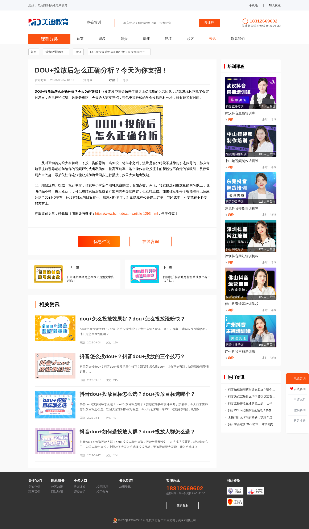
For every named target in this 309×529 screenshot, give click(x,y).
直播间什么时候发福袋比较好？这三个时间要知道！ (252, 417)
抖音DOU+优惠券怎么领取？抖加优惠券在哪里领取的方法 (252, 410)
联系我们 (238, 39)
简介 (124, 39)
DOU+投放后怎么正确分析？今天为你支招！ (119, 52)
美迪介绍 (34, 486)
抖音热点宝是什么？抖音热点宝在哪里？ (252, 396)
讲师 (146, 39)
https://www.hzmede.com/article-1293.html (126, 213)
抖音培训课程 (54, 52)
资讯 (212, 39)
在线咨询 (150, 241)
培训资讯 (125, 486)
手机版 (253, 5)
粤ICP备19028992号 (131, 520)
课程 (102, 39)
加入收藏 (275, 5)
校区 (190, 39)
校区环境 (102, 486)
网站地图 (57, 491)
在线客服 (182, 505)
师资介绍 (80, 491)
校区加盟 (57, 486)
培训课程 (80, 486)
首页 (80, 39)
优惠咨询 (101, 241)
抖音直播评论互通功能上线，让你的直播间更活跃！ (252, 403)
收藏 (112, 80)
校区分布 (102, 491)
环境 (168, 39)
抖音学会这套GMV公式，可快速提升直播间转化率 (252, 424)
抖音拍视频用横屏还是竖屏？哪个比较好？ (252, 389)
